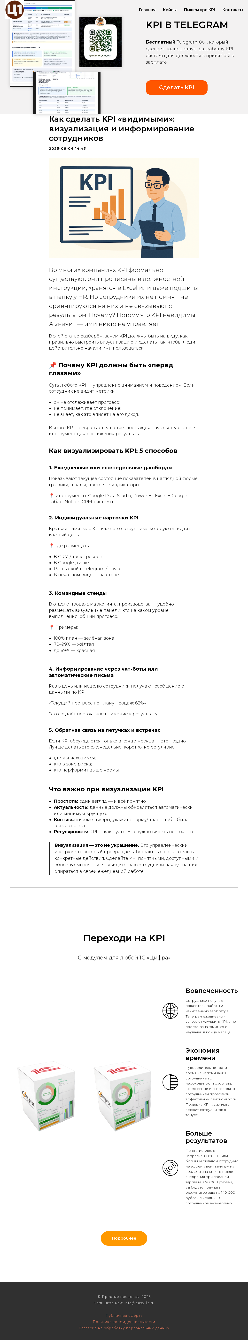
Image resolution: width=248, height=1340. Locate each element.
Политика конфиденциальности (124, 1322)
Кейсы (170, 9)
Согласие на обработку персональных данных (124, 1328)
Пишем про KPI (199, 9)
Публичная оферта (124, 1315)
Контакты (232, 9)
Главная (147, 9)
